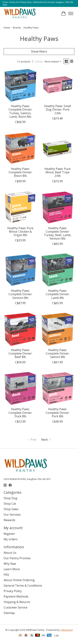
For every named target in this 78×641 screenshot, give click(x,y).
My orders (11, 539)
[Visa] (43, 635)
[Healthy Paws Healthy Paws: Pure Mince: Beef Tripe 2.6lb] (57, 148)
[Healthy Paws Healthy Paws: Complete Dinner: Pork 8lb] (57, 388)
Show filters (39, 51)
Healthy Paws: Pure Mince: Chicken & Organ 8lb (20, 231)
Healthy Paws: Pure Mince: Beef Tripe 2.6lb (57, 172)
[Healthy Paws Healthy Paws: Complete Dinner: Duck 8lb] (20, 388)
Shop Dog (10, 498)
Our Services (12, 515)
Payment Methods (16, 596)
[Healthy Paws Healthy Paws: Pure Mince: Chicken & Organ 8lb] (20, 207)
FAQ (6, 575)
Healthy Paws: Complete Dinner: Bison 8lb (20, 172)
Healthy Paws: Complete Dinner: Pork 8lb (57, 412)
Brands (17, 27)
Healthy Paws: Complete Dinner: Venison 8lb (20, 294)
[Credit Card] (31, 635)
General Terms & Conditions (23, 586)
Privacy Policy (13, 591)
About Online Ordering (19, 580)
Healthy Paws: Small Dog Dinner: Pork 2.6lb (57, 109)
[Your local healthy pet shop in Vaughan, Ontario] (20, 13)
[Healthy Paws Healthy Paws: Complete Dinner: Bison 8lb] (20, 148)
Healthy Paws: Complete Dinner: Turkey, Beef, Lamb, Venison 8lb (57, 233)
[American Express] (49, 635)
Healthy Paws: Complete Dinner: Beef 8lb (20, 353)
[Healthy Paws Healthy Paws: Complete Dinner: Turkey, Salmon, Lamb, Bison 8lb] (20, 85)
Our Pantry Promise (17, 558)
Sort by (39, 61)
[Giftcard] (26, 635)
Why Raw (10, 564)
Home (7, 27)
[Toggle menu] (70, 13)
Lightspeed (66, 630)
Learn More (12, 569)
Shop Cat (10, 504)
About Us (10, 553)
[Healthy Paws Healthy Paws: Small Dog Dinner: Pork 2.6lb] (57, 85)
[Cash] (20, 635)
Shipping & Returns (17, 602)
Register (9, 534)
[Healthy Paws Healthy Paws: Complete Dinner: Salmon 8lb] (57, 329)
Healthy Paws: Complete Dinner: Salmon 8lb (57, 353)
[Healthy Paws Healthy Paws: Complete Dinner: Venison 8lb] (20, 270)
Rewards (9, 520)
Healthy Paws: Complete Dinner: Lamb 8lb (57, 294)
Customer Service (15, 607)
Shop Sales (11, 509)
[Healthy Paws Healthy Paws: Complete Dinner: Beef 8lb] (20, 329)
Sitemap (9, 613)
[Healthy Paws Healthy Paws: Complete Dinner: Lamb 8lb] (57, 270)
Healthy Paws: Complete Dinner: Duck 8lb (20, 412)
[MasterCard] (37, 635)
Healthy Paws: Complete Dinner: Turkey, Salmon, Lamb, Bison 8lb (20, 111)
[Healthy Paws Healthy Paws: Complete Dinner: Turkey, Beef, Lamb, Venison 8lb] (57, 207)
